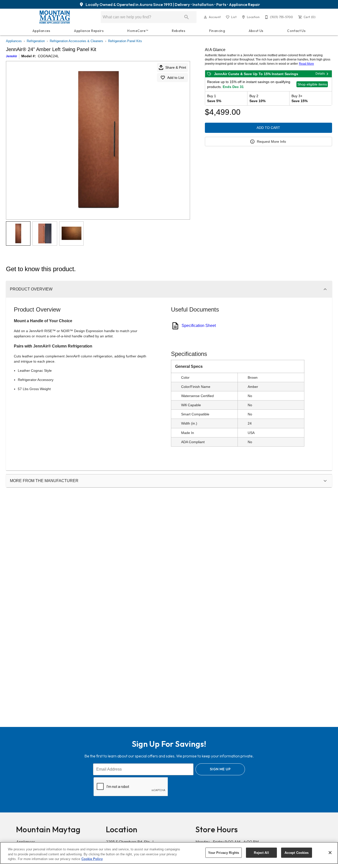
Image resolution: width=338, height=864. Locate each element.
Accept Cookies (297, 852)
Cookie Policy (92, 859)
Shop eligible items (312, 84)
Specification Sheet (199, 325)
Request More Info (271, 142)
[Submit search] (186, 17)
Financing (217, 31)
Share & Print (175, 67)
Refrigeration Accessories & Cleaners (76, 41)
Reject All (261, 852)
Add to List (175, 78)
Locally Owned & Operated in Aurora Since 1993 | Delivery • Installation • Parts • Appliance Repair (172, 4)
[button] (205, 17)
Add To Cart (268, 128)
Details (320, 73)
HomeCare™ (137, 31)
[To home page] (55, 17)
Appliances (41, 31)
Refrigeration (36, 41)
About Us (256, 31)
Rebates (178, 31)
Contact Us (296, 31)
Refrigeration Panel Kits (125, 41)
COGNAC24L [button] (48, 56)
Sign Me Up (220, 769)
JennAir (11, 56)
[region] (169, 853)
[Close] (330, 852)
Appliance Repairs (89, 31)
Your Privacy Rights (223, 852)
